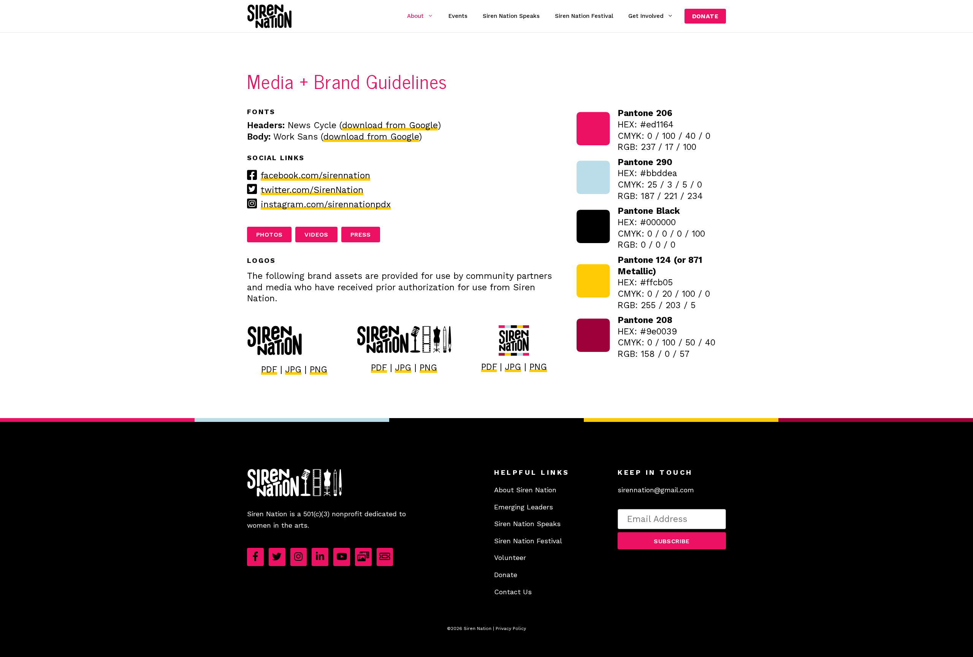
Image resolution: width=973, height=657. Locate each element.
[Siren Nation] (269, 16)
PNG (318, 369)
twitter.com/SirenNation (312, 190)
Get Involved (646, 16)
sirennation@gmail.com (656, 490)
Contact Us (513, 592)
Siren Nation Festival (584, 16)
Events (457, 16)
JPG (293, 369)
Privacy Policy (511, 628)
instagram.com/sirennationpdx (326, 204)
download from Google (390, 125)
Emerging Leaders (523, 507)
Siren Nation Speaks (511, 16)
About (415, 16)
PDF (269, 369)
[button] (672, 540)
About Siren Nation (525, 490)
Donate (705, 16)
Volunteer (510, 558)
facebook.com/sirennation (315, 175)
